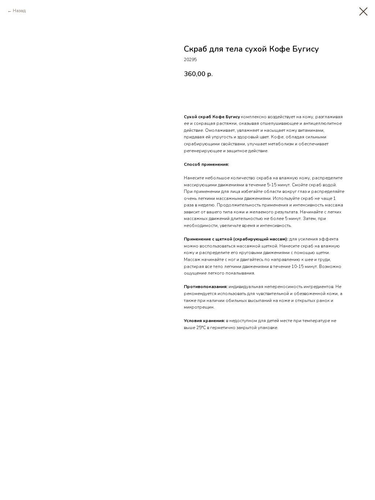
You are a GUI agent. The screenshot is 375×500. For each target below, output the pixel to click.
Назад (19, 11)
